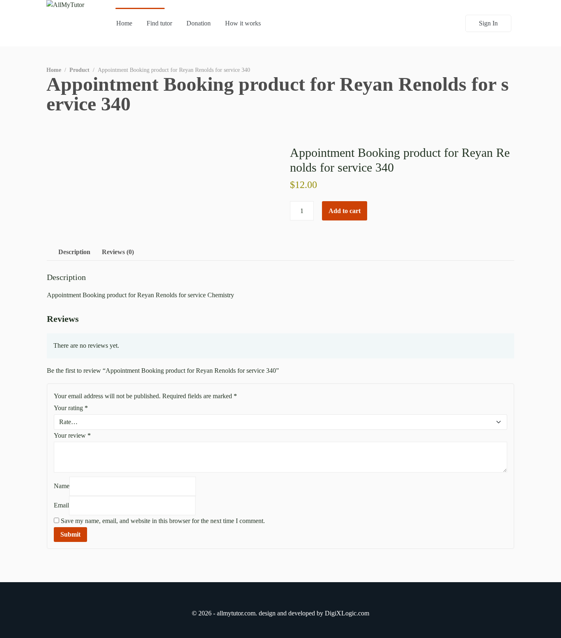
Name (61, 485)
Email (61, 505)
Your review (72, 435)
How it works (243, 23)
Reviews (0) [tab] (118, 251)
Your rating (71, 407)
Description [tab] (74, 251)
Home (124, 23)
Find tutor (159, 23)
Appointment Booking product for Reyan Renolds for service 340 (277, 94)
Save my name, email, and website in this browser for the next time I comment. (163, 520)
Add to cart (345, 210)
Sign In (488, 23)
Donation (198, 23)
